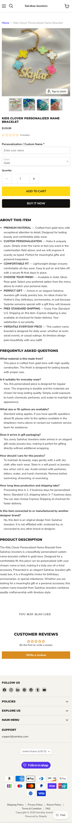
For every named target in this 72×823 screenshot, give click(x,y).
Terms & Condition (32, 808)
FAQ (48, 808)
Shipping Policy (15, 804)
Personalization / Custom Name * (23, 144)
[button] (15, 104)
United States (34, 751)
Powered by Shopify (36, 816)
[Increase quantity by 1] (34, 178)
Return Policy (54, 804)
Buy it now (36, 203)
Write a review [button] (36, 655)
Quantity (7, 170)
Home (5, 22)
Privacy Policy (35, 804)
